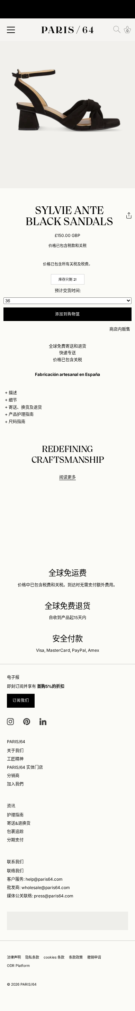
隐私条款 (32, 957)
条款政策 (76, 957)
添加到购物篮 (67, 314)
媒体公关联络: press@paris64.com (40, 895)
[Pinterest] (26, 721)
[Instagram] (10, 721)
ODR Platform (18, 965)
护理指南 (15, 814)
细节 (13, 400)
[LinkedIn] (42, 721)
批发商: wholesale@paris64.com (38, 887)
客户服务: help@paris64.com (35, 879)
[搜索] (117, 29)
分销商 (13, 775)
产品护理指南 (21, 414)
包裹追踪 (15, 831)
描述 (13, 392)
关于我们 (15, 750)
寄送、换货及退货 (25, 407)
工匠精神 (15, 759)
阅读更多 (67, 477)
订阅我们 (20, 700)
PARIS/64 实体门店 (25, 767)
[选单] (11, 30)
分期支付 (15, 839)
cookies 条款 (54, 957)
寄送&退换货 (18, 823)
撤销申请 (94, 957)
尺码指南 (17, 421)
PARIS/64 (28, 984)
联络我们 (15, 870)
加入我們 (15, 784)
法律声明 (14, 957)
